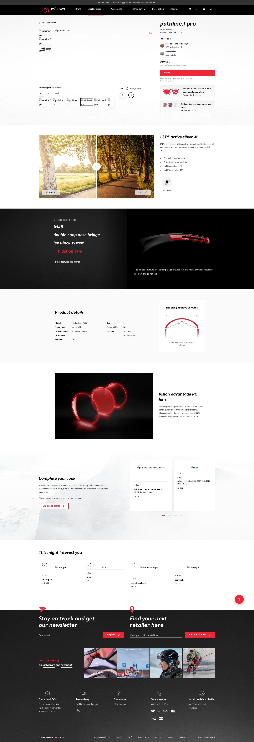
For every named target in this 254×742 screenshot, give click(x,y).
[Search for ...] (210, 11)
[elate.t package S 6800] (132, 578)
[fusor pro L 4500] (43, 575)
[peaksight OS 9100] (198, 575)
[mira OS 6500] (101, 573)
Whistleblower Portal (206, 737)
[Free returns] (120, 693)
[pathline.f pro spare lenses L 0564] (161, 485)
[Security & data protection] (201, 693)
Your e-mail (44, 635)
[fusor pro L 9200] (52, 575)
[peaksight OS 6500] (189, 575)
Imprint (158, 737)
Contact (119, 737)
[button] (203, 6)
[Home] (53, 10)
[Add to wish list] (150, 33)
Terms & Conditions (102, 737)
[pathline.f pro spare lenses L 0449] (157, 485)
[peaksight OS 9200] (202, 575)
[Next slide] (112, 102)
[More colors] (169, 485)
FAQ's (130, 737)
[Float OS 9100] (178, 473)
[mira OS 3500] (92, 573)
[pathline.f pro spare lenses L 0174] (143, 485)
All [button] (41, 93)
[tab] (163, 515)
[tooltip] (44, 565)
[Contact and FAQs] (47, 693)
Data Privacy (193, 704)
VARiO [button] (57, 93)
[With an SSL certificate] (159, 693)
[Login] (190, 6)
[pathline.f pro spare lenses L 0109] (135, 485)
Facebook (66, 665)
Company (170, 737)
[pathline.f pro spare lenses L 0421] (152, 485)
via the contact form (47, 708)
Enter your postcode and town (144, 635)
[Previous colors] (132, 485)
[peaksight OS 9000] (193, 575)
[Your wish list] (196, 6)
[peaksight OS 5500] (185, 575)
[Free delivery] (82, 693)
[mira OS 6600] (105, 573)
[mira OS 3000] (88, 573)
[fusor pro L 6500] (48, 575)
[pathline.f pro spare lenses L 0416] (148, 485)
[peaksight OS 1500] (176, 575)
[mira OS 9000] (110, 573)
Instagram (49, 665)
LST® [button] (49, 93)
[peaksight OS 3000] (180, 575)
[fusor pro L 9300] (57, 575)
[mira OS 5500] (96, 573)
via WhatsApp (53, 704)
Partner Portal (186, 737)
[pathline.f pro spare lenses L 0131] (139, 485)
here (123, 2)
